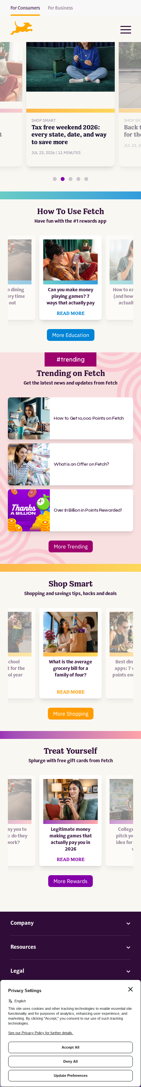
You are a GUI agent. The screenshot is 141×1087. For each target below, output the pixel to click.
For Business (60, 8)
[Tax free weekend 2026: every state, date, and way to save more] (63, 179)
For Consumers (25, 8)
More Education (70, 335)
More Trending (71, 546)
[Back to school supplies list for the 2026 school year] (70, 179)
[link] (70, 100)
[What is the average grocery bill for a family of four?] (78, 179)
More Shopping (70, 713)
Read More (71, 313)
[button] (21, 28)
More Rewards (70, 881)
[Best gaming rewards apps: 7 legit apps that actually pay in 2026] (55, 179)
